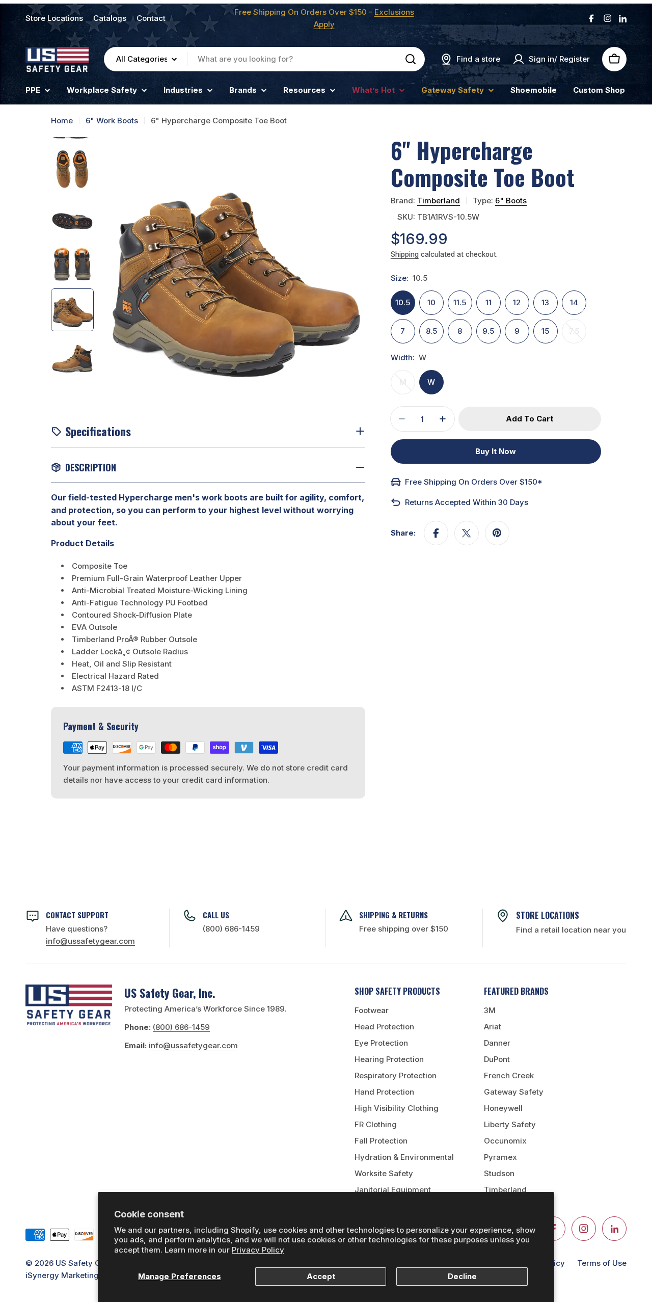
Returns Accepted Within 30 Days (466, 502)
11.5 (459, 302)
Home (62, 120)
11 (488, 302)
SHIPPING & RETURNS (393, 914)
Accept (321, 1276)
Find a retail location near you (571, 930)
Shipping (405, 254)
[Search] (410, 59)
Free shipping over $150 (403, 929)
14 (574, 302)
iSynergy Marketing (62, 1275)
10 (431, 302)
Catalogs (109, 18)
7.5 (577, 334)
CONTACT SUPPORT (77, 914)
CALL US (216, 914)
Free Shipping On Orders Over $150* (473, 482)
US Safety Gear (84, 1263)
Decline (462, 1276)
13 (545, 302)
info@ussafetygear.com (193, 1045)
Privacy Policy (258, 1250)
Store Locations (54, 18)
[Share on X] (466, 533)
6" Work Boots (112, 120)
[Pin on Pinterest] (497, 533)
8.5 (431, 331)
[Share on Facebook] (436, 533)
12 (517, 302)
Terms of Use (602, 1263)
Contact (151, 18)
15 (545, 331)
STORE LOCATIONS (547, 915)
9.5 (488, 331)
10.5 (402, 302)
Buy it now (495, 451)
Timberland (438, 200)
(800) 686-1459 (231, 929)
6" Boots (511, 200)
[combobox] (264, 59)
